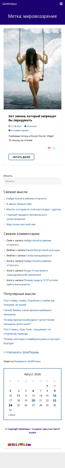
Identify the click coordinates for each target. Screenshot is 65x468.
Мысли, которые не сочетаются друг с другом (33, 209)
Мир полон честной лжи (20, 224)
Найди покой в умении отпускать (26, 198)
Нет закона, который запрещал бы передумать (32, 118)
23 (54, 400)
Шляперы (9, 4)
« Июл (11, 415)
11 (18, 396)
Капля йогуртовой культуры (43, 250)
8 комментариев (20, 130)
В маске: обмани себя (18, 204)
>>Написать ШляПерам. (21, 352)
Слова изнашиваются (39, 255)
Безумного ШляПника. (27, 361)
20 (33, 400)
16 (54, 396)
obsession (32, 126)
